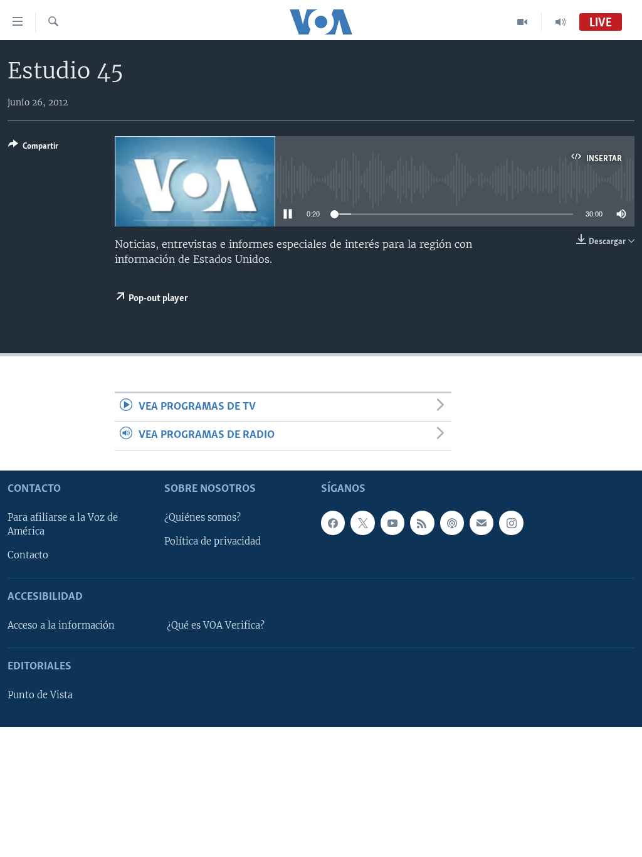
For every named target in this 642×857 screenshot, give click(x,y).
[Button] (33, 148)
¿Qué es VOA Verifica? (216, 625)
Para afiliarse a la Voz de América (63, 524)
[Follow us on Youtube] (392, 523)
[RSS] (422, 523)
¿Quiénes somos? (202, 517)
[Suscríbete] (481, 523)
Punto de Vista (40, 695)
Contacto (28, 555)
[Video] (522, 22)
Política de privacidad (212, 541)
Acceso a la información (61, 625)
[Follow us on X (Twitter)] (362, 523)
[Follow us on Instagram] (511, 523)
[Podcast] (452, 523)
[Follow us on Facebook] (333, 523)
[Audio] (560, 22)
